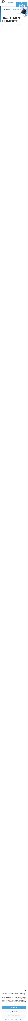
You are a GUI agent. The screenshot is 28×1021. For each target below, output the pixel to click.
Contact (24, 11)
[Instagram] (26, 15)
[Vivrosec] (7, 1)
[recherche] (25, 8)
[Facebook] (21, 15)
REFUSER (14, 1011)
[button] (25, 990)
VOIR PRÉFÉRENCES (14, 1016)
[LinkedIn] (23, 15)
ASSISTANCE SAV (22, 13)
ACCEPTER (14, 1007)
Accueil (5, 9)
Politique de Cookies (9, 1019)
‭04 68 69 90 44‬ (22, 5)
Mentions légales (18, 1019)
